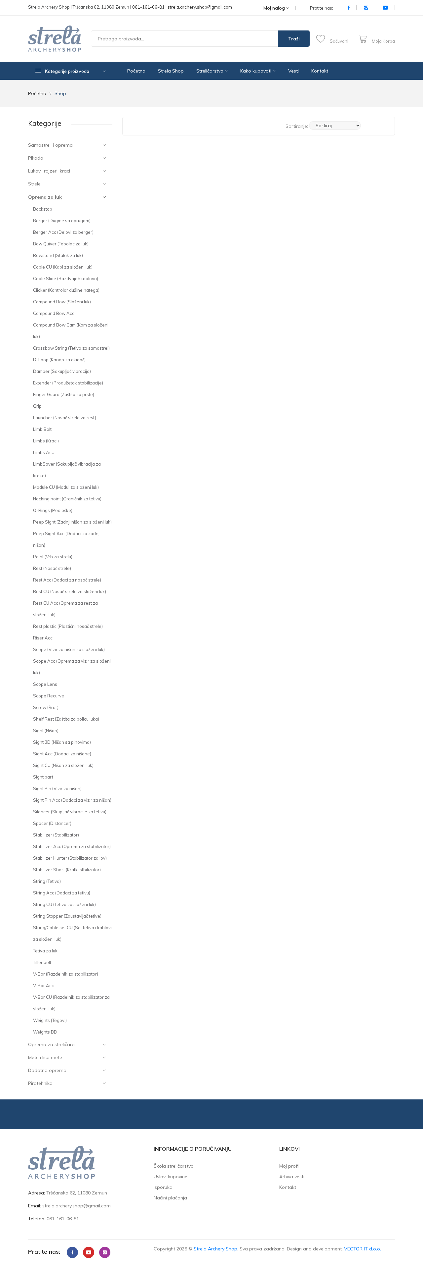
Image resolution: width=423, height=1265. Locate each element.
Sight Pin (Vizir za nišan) (57, 788)
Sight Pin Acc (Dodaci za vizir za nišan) (72, 800)
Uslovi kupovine (170, 1177)
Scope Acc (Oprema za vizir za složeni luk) (72, 666)
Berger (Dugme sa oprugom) (62, 220)
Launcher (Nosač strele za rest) (64, 417)
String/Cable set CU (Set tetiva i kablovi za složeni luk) (72, 933)
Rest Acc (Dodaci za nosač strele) (67, 579)
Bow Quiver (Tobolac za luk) (61, 243)
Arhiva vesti (291, 1177)
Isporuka (163, 1187)
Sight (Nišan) (45, 730)
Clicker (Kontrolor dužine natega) (66, 290)
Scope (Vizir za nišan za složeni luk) (69, 649)
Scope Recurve (48, 695)
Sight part (43, 777)
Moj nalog (274, 8)
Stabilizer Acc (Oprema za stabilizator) (72, 846)
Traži (294, 39)
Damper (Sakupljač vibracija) (62, 371)
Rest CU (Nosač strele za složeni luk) (69, 591)
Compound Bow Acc (53, 313)
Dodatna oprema (47, 1070)
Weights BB (45, 1032)
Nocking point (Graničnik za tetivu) (67, 498)
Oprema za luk (45, 197)
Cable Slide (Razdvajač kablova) (65, 278)
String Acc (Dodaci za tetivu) (61, 892)
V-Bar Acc (43, 985)
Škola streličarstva (174, 1166)
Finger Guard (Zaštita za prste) (63, 394)
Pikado (35, 158)
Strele (34, 183)
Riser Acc (43, 637)
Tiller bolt (42, 962)
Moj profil (289, 1166)
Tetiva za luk (45, 950)
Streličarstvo (210, 71)
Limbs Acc (43, 452)
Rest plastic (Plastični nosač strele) (68, 626)
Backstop (42, 209)
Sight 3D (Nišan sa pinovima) (62, 742)
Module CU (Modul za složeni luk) (66, 487)
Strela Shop (171, 71)
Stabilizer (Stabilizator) (56, 834)
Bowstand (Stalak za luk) (58, 255)
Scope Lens (45, 684)
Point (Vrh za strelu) (52, 556)
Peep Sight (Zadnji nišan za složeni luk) (72, 522)
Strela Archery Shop (215, 1249)
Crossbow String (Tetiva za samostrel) (71, 348)
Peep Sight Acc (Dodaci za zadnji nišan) (66, 539)
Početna (136, 71)
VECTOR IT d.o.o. (362, 1249)
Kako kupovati (256, 71)
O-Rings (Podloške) (52, 510)
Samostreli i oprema (50, 145)
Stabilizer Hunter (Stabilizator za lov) (70, 858)
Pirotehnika (40, 1083)
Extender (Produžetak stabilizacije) (68, 382)
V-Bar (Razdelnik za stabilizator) (65, 974)
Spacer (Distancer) (52, 823)
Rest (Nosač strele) (52, 568)
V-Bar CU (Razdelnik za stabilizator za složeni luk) (71, 1002)
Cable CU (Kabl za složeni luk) (63, 267)
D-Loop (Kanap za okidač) (59, 359)
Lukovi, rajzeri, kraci (49, 171)
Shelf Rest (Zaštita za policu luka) (66, 719)
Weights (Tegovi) (50, 1020)
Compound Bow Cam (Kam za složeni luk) (70, 330)
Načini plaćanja (170, 1198)
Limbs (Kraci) (46, 440)
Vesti (293, 71)
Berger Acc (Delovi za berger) (63, 232)
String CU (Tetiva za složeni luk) (64, 904)
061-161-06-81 (148, 7)
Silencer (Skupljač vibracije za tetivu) (69, 811)
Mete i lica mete (45, 1057)
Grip (37, 406)
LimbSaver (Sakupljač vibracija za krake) (67, 469)
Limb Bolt (42, 429)
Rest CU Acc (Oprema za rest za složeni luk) (65, 608)
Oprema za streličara (51, 1044)
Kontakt (319, 71)
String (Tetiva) (47, 881)
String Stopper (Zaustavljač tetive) (67, 916)
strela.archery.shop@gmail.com (200, 7)
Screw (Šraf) (45, 707)
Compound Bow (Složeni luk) (62, 301)
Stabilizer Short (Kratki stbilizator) (67, 869)
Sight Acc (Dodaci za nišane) (62, 753)
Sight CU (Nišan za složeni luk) (63, 765)
